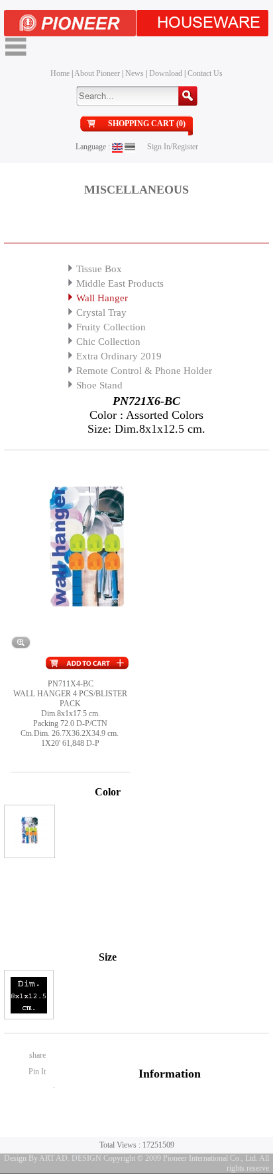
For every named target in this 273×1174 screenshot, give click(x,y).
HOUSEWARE (208, 23)
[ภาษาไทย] (130, 146)
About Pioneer (97, 73)
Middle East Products (120, 283)
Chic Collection (108, 341)
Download (165, 73)
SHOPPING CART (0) (147, 123)
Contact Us (205, 73)
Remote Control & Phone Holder (144, 370)
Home (60, 73)
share (37, 1055)
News (134, 73)
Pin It (37, 1071)
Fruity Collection (111, 327)
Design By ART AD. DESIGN (52, 1158)
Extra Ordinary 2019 (119, 356)
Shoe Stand (99, 385)
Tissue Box (99, 269)
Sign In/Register (172, 146)
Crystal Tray (101, 312)
